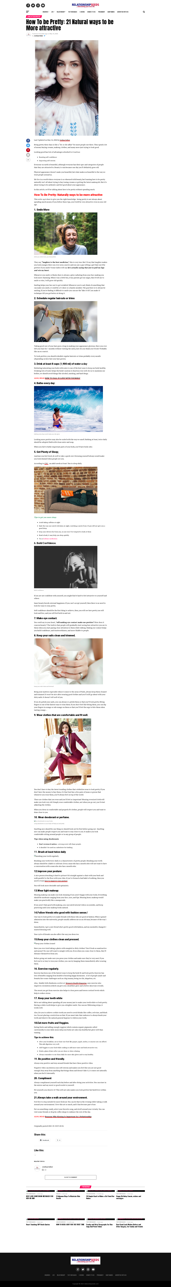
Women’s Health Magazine (76, 983)
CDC (46, 463)
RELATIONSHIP (61, 12)
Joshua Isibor (38, 36)
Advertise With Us (122, 12)
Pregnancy (101, 12)
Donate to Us (91, 12)
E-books (82, 12)
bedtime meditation (50, 539)
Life (52, 12)
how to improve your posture (56, 881)
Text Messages (72, 12)
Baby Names (111, 12)
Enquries (45, 12)
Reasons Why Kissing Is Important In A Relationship (68, 1116)
